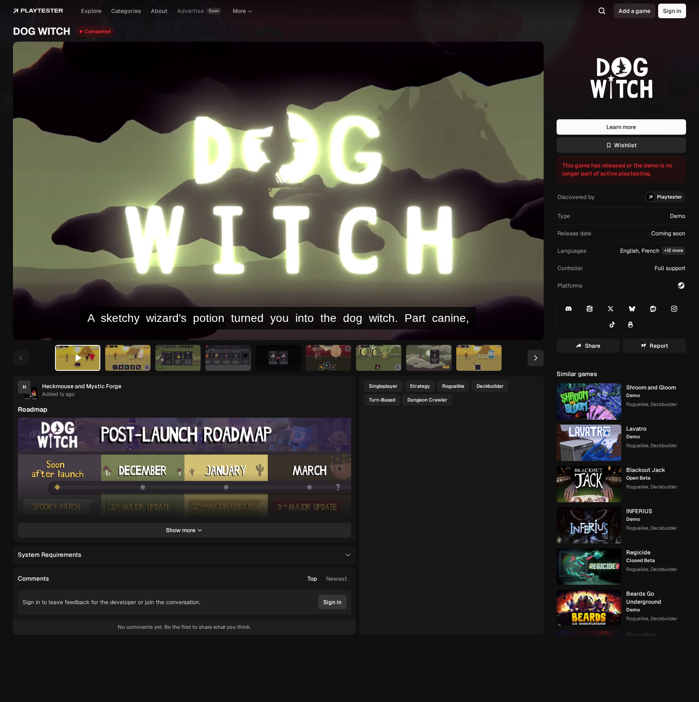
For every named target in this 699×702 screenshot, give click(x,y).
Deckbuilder (490, 386)
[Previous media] (28, 190)
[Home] (38, 11)
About (159, 11)
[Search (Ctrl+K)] (602, 11)
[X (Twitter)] (611, 308)
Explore (91, 11)
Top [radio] (312, 578)
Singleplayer (383, 386)
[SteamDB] (589, 308)
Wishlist (625, 145)
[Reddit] (653, 308)
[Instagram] (674, 308)
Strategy (420, 386)
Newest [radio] (336, 578)
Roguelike (453, 386)
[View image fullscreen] (341, 427)
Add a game (634, 11)
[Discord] (568, 308)
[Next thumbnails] (535, 358)
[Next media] (528, 190)
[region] (278, 191)
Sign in (672, 11)
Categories (126, 11)
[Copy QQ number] (630, 324)
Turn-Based (382, 400)
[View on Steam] (681, 285)
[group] (327, 578)
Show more (180, 530)
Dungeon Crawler (427, 400)
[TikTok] (612, 324)
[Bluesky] (632, 308)
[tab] (77, 358)
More (239, 11)
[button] (621, 251)
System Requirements (49, 554)
